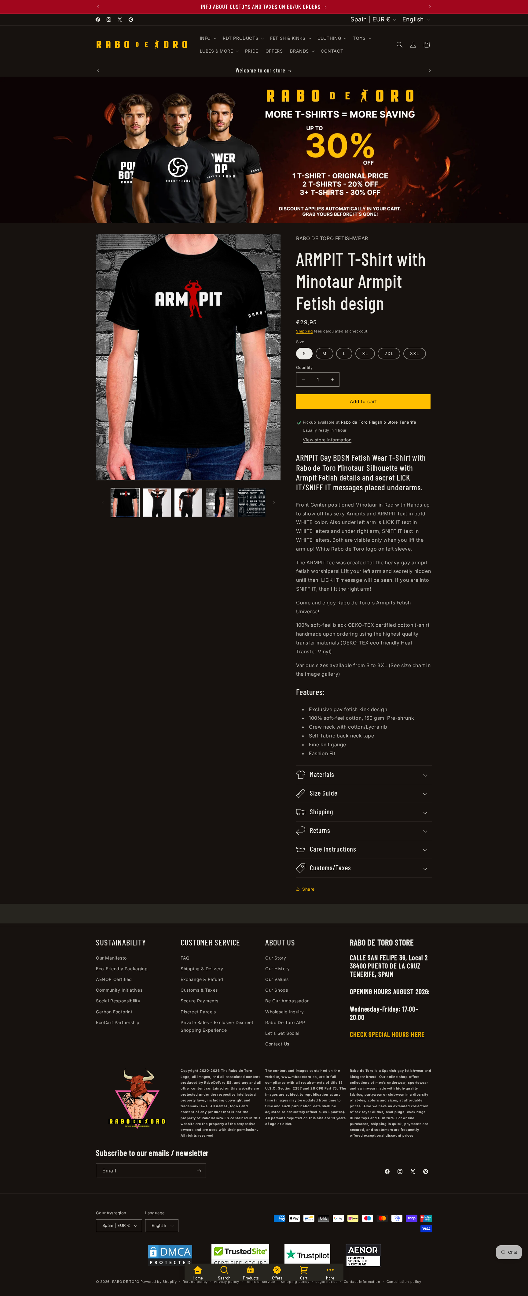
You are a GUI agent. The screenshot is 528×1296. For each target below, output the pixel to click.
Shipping (304, 331)
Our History (277, 968)
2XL (389, 353)
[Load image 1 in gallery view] (125, 502)
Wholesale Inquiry (284, 1011)
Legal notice (326, 1281)
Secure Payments (199, 1001)
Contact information (362, 1281)
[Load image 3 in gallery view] (188, 502)
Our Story (275, 957)
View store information (327, 439)
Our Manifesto (111, 957)
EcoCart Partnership (117, 1022)
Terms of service (260, 1281)
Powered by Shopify (159, 1282)
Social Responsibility (118, 1001)
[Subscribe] (199, 1171)
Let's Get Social (282, 1033)
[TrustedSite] (240, 1257)
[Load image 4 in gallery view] (220, 502)
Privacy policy (226, 1281)
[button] (207, 38)
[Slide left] (102, 502)
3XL (414, 353)
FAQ (185, 957)
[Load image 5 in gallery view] (251, 502)
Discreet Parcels (198, 1011)
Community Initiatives (119, 990)
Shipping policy (295, 1281)
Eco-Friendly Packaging (122, 968)
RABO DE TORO (125, 1282)
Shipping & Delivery (202, 968)
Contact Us (277, 1043)
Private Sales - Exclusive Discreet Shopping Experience (217, 1026)
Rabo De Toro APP (285, 1022)
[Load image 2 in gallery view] (156, 502)
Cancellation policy (404, 1281)
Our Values (277, 979)
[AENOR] (363, 1257)
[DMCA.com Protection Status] (170, 1257)
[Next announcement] (430, 7)
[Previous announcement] (98, 7)
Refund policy (195, 1281)
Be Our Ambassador (287, 1001)
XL (365, 353)
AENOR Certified (114, 979)
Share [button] (308, 889)
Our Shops (276, 990)
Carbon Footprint (114, 1011)
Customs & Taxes (199, 990)
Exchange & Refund (202, 979)
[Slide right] (274, 502)
